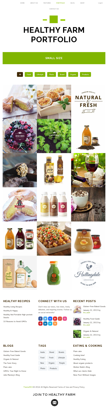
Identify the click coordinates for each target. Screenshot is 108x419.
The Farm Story (9, 363)
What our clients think (82, 371)
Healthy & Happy (10, 310)
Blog (73, 3)
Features (47, 3)
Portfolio (60, 3)
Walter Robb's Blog (81, 367)
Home (22, 3)
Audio (42, 352)
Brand (62, 74)
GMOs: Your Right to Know (14, 371)
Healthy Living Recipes (12, 306)
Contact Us (54, 9)
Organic (73, 74)
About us (34, 3)
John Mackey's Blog (11, 375)
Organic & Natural (90, 331)
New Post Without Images (84, 375)
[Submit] (54, 403)
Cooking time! (79, 355)
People (62, 363)
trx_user (86, 312)
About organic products (83, 363)
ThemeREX (28, 387)
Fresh (51, 357)
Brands (61, 352)
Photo (51, 74)
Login (100, 3)
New (42, 363)
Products (85, 74)
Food (29, 74)
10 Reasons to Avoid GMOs (15, 321)
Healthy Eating (79, 359)
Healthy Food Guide (91, 318)
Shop (82, 3)
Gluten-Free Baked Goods (94, 306)
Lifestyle (40, 74)
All (20, 74)
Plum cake (7, 367)
